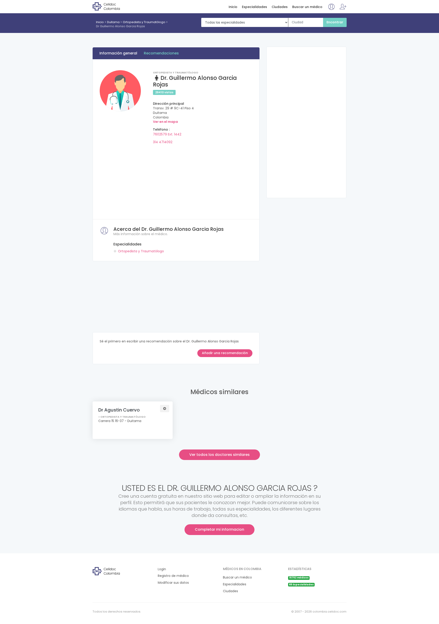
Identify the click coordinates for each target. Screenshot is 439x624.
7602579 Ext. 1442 (167, 134)
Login (162, 569)
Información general (118, 53)
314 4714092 (162, 142)
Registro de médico (173, 576)
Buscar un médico (307, 7)
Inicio (233, 7)
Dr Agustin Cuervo (119, 410)
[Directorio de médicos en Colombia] (111, 6)
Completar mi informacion (219, 529)
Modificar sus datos (173, 583)
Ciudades (280, 7)
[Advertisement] (176, 180)
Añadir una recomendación (225, 353)
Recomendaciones (161, 53)
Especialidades (254, 7)
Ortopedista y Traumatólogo (144, 22)
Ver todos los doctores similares (219, 454)
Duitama (113, 22)
